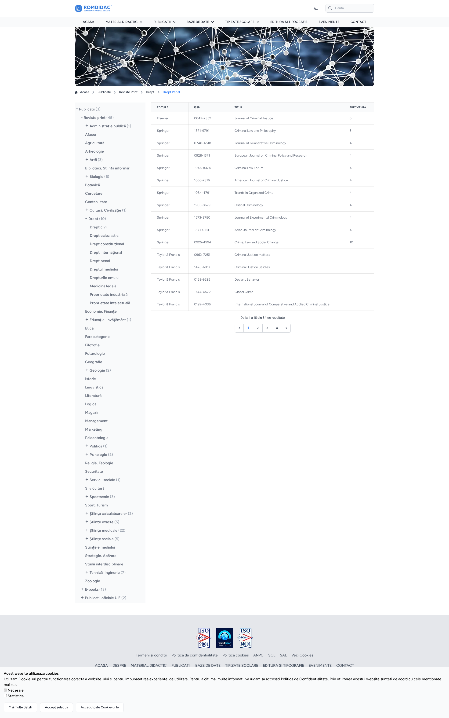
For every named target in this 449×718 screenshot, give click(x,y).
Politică (99, 446)
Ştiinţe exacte (104, 522)
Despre (119, 665)
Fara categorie (97, 336)
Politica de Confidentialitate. (305, 679)
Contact (358, 22)
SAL (283, 655)
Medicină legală (103, 286)
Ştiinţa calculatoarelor (111, 513)
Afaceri (91, 134)
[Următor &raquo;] (286, 328)
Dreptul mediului (104, 269)
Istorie (90, 379)
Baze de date (198, 22)
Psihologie (101, 454)
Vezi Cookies (302, 655)
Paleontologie (97, 438)
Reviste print (99, 117)
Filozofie (92, 345)
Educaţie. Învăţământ (110, 320)
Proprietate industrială (108, 294)
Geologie (100, 370)
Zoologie (92, 581)
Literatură (93, 395)
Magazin (92, 412)
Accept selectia (56, 707)
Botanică (92, 185)
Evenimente (329, 22)
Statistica (16, 696)
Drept (150, 92)
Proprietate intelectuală (110, 303)
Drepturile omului (104, 277)
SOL (271, 655)
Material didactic (121, 22)
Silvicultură (94, 488)
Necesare (16, 690)
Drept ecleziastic (104, 235)
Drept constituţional (107, 244)
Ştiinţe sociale (104, 539)
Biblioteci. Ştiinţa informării (108, 168)
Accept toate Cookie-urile (100, 707)
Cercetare (93, 193)
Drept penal (100, 261)
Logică (90, 404)
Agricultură (94, 143)
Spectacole (102, 497)
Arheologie (94, 151)
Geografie (93, 362)
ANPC (258, 655)
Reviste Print (128, 92)
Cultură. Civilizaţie (108, 210)
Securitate (94, 471)
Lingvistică (94, 387)
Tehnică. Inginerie (108, 572)
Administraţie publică (110, 126)
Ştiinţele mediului (100, 547)
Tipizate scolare (239, 22)
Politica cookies (235, 655)
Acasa (88, 22)
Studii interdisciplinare (104, 564)
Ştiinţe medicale (107, 530)
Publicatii (162, 22)
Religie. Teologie (99, 463)
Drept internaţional (106, 252)
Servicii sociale (105, 480)
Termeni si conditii (151, 655)
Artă (96, 160)
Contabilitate (96, 202)
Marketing (93, 429)
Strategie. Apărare (100, 555)
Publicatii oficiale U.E (105, 598)
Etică (89, 328)
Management (96, 421)
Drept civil (99, 227)
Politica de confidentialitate (194, 655)
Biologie (99, 176)
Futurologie (95, 353)
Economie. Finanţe (101, 311)
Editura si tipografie (289, 22)
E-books (95, 589)
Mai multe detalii (20, 707)
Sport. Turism (96, 505)
